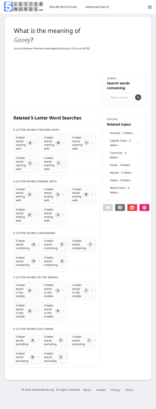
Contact (101, 390)
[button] (108, 207)
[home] (23, 7)
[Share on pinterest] (144, 207)
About (87, 390)
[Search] (138, 97)
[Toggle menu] (150, 7)
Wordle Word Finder (63, 7)
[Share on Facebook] (120, 207)
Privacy (115, 390)
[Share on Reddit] (132, 207)
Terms (129, 390)
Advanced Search (97, 7)
